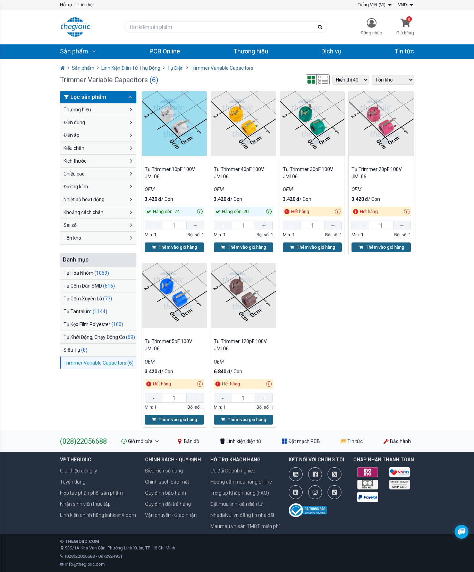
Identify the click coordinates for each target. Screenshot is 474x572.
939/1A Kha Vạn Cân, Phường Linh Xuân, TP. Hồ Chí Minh (120, 547)
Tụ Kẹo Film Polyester (93, 324)
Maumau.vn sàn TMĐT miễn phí (245, 526)
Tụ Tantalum (85, 311)
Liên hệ (85, 4)
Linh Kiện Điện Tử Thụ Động (130, 68)
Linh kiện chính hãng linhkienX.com (98, 515)
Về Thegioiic (75, 459)
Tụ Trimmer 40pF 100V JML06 (239, 173)
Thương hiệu (251, 51)
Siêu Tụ (75, 350)
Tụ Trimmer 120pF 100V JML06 (240, 345)
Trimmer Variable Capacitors (99, 363)
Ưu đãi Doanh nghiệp (232, 470)
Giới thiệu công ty (78, 470)
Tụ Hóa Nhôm (86, 273)
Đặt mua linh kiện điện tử (236, 504)
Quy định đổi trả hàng (168, 504)
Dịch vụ (331, 51)
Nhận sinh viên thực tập (85, 504)
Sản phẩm (83, 68)
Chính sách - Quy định (173, 459)
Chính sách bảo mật (167, 482)
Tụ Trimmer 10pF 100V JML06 (170, 173)
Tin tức (404, 51)
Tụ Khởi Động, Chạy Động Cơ (99, 337)
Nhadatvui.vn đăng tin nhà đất (242, 515)
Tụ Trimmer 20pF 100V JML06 (377, 173)
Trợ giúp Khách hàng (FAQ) (239, 493)
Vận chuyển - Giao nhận (171, 515)
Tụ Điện (175, 68)
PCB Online (165, 51)
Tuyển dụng (72, 482)
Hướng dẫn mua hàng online (241, 482)
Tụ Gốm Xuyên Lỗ (88, 298)
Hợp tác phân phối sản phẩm (91, 493)
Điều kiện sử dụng (164, 470)
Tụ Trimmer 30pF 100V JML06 (308, 173)
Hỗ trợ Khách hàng (235, 459)
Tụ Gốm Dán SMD (89, 286)
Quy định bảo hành (165, 493)
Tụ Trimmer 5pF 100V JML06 (168, 345)
